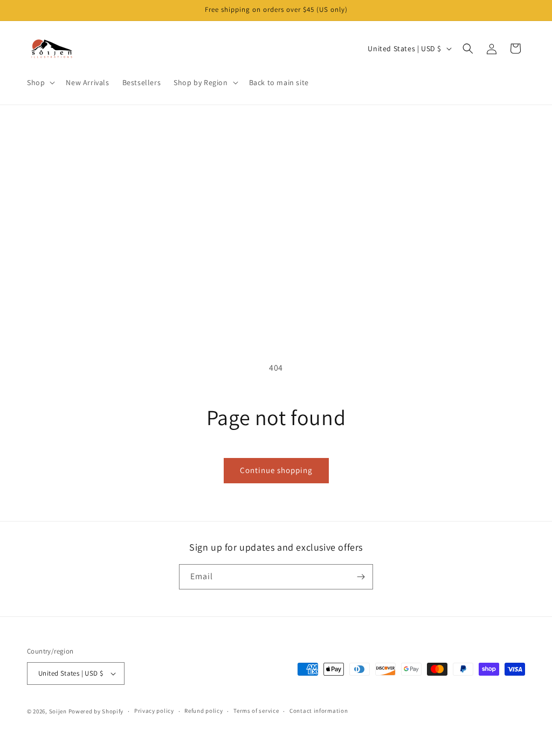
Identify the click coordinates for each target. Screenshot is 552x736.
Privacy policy (154, 710)
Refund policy (203, 710)
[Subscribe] (360, 576)
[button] (39, 82)
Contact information (318, 710)
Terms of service (256, 710)
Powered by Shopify (96, 711)
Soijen (58, 711)
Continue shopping (276, 470)
